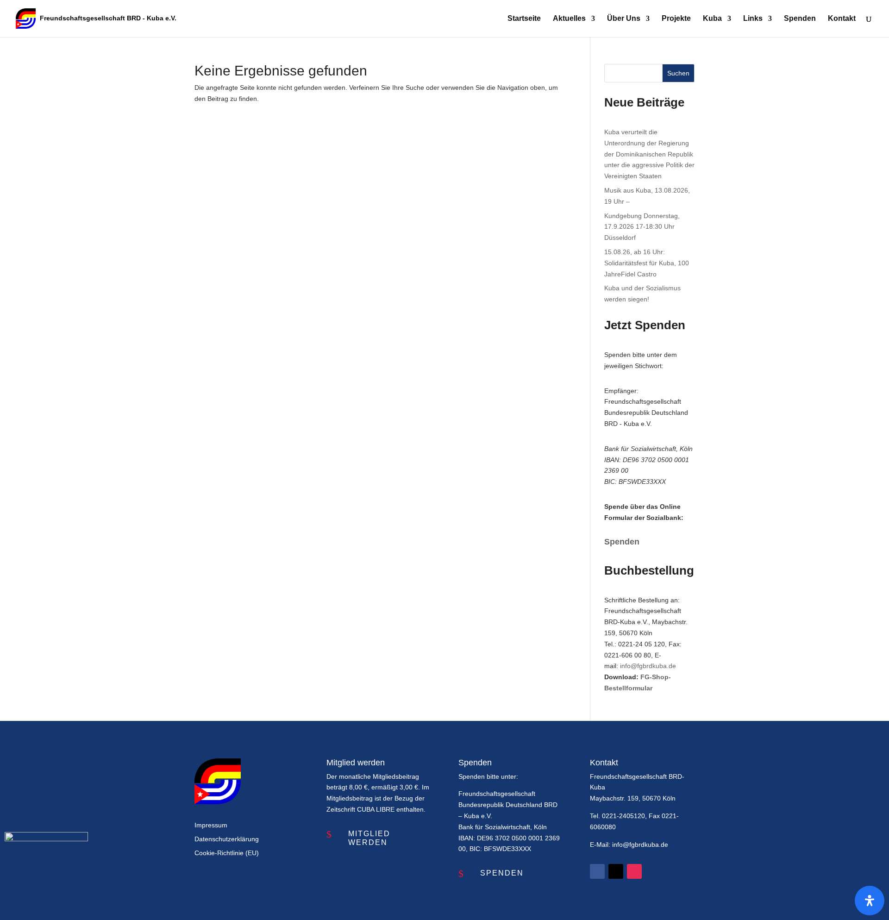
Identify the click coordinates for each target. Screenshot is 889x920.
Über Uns (623, 18)
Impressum (210, 825)
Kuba (712, 18)
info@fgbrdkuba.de (648, 666)
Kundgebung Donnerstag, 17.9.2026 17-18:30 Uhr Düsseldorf (642, 227)
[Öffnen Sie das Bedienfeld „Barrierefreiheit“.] (869, 900)
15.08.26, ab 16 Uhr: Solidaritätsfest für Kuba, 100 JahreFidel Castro (646, 263)
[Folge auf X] (615, 871)
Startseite (524, 18)
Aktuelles (569, 18)
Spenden (800, 18)
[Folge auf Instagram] (634, 871)
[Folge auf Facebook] (597, 871)
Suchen (678, 73)
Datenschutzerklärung (226, 839)
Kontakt (842, 18)
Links (753, 18)
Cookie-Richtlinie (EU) (226, 853)
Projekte (676, 18)
